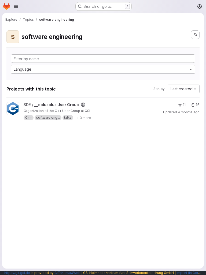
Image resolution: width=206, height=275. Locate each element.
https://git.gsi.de (17, 273)
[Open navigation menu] (16, 6)
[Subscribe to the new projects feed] (195, 34)
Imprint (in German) (191, 273)
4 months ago (189, 112)
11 (184, 105)
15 (198, 105)
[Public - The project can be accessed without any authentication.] (83, 105)
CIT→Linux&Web (67, 273)
